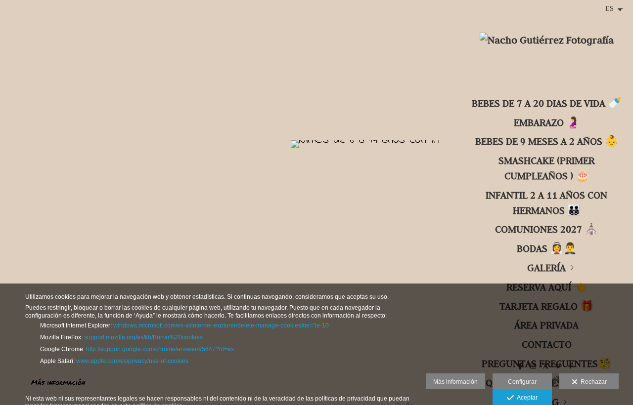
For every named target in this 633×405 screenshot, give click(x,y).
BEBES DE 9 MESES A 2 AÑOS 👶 (546, 141)
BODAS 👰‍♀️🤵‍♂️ (547, 248)
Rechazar (592, 381)
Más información (455, 381)
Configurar (522, 381)
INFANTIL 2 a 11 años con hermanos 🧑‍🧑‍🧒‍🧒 (546, 202)
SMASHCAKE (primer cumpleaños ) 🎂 (546, 168)
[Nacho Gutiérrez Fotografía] (547, 46)
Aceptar (526, 397)
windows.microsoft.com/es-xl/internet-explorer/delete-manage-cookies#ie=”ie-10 (221, 325)
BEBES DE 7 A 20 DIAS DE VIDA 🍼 (546, 103)
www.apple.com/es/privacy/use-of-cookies (132, 361)
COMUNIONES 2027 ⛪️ (546, 229)
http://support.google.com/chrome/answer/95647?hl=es (160, 349)
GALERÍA (546, 267)
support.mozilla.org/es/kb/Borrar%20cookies (143, 337)
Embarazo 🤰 (547, 122)
